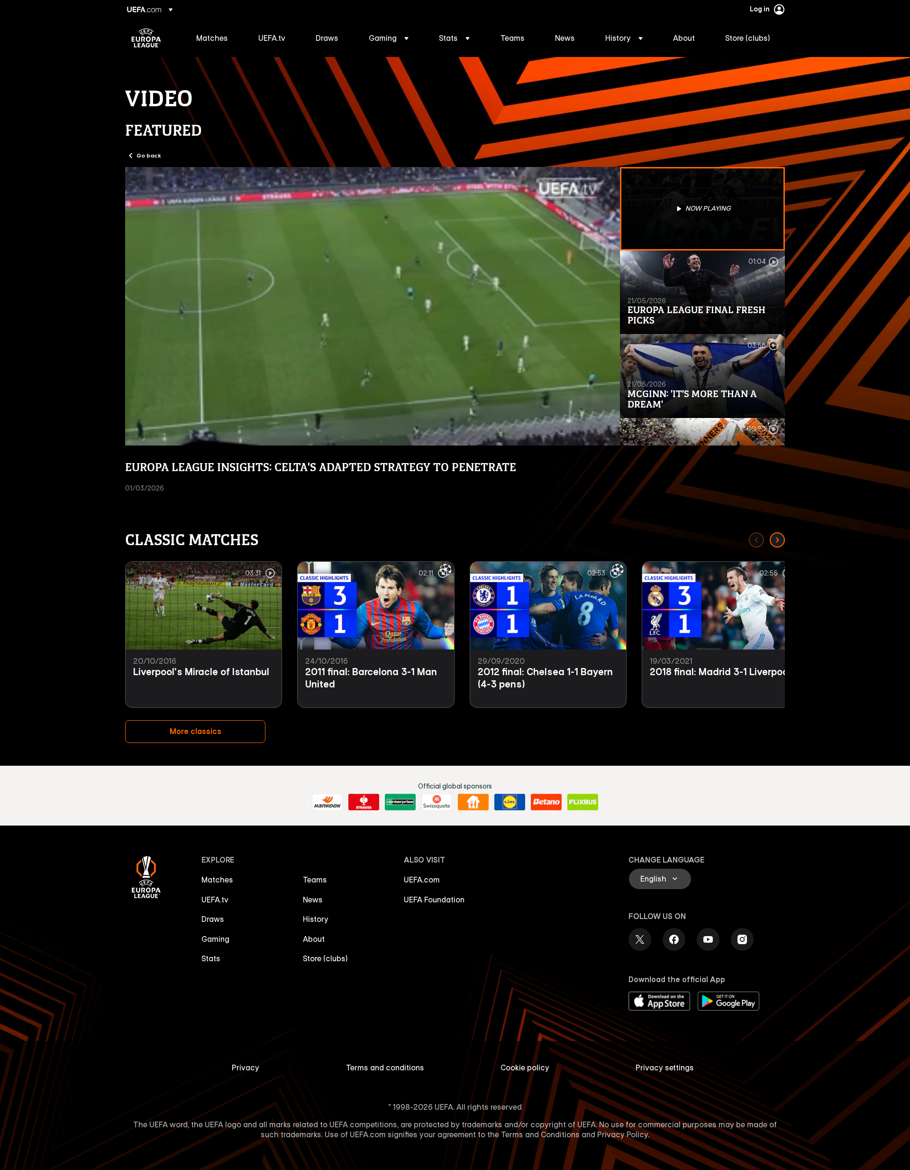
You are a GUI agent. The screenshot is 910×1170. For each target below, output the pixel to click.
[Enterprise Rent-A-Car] (400, 802)
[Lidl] (509, 802)
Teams (315, 879)
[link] (212, 38)
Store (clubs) (325, 958)
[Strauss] (363, 802)
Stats (210, 958)
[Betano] (546, 802)
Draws (212, 919)
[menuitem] (215, 38)
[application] (372, 306)
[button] (389, 38)
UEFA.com (422, 879)
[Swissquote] (436, 802)
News (313, 899)
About (314, 939)
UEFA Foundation (434, 899)
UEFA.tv (214, 899)
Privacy (245, 1067)
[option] (702, 209)
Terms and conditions (385, 1067)
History (315, 919)
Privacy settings (665, 1067)
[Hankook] (327, 802)
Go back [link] (148, 155)
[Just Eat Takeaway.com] (473, 802)
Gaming (215, 939)
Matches (217, 879)
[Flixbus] (582, 802)
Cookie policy (524, 1067)
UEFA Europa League (146, 37)
